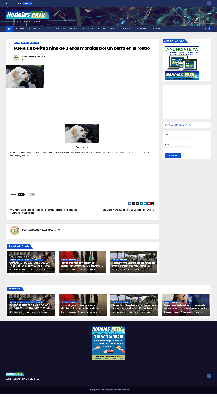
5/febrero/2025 (121, 312)
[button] (205, 29)
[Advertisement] (78, 106)
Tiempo (73, 29)
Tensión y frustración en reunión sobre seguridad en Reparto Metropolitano (133, 265)
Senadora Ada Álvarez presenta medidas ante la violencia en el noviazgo (184, 308)
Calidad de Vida (106, 29)
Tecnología (125, 29)
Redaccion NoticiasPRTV (35, 56)
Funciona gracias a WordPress (98, 390)
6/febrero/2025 (69, 312)
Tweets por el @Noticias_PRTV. (178, 125)
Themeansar (125, 390)
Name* (167, 134)
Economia (157, 29)
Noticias (19, 29)
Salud (48, 29)
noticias (13, 259)
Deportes (142, 29)
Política (60, 29)
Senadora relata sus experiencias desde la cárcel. (127, 210)
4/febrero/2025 (172, 312)
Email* (167, 145)
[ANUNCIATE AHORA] (182, 63)
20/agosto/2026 (18, 312)
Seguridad (34, 29)
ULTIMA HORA (34, 42)
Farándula (87, 29)
